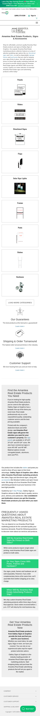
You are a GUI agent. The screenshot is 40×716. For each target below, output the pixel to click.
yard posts (14, 57)
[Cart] (37, 18)
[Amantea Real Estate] (20, 30)
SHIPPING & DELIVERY (20, 707)
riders (11, 55)
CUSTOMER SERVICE (20, 696)
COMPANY (20, 691)
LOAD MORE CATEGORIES (20, 303)
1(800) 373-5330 (19, 15)
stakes (25, 468)
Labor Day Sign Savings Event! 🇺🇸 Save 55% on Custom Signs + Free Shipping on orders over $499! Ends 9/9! (18, 3)
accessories (6, 480)
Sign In (33, 15)
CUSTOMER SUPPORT (20, 701)
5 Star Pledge (17, 491)
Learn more (19, 326)
